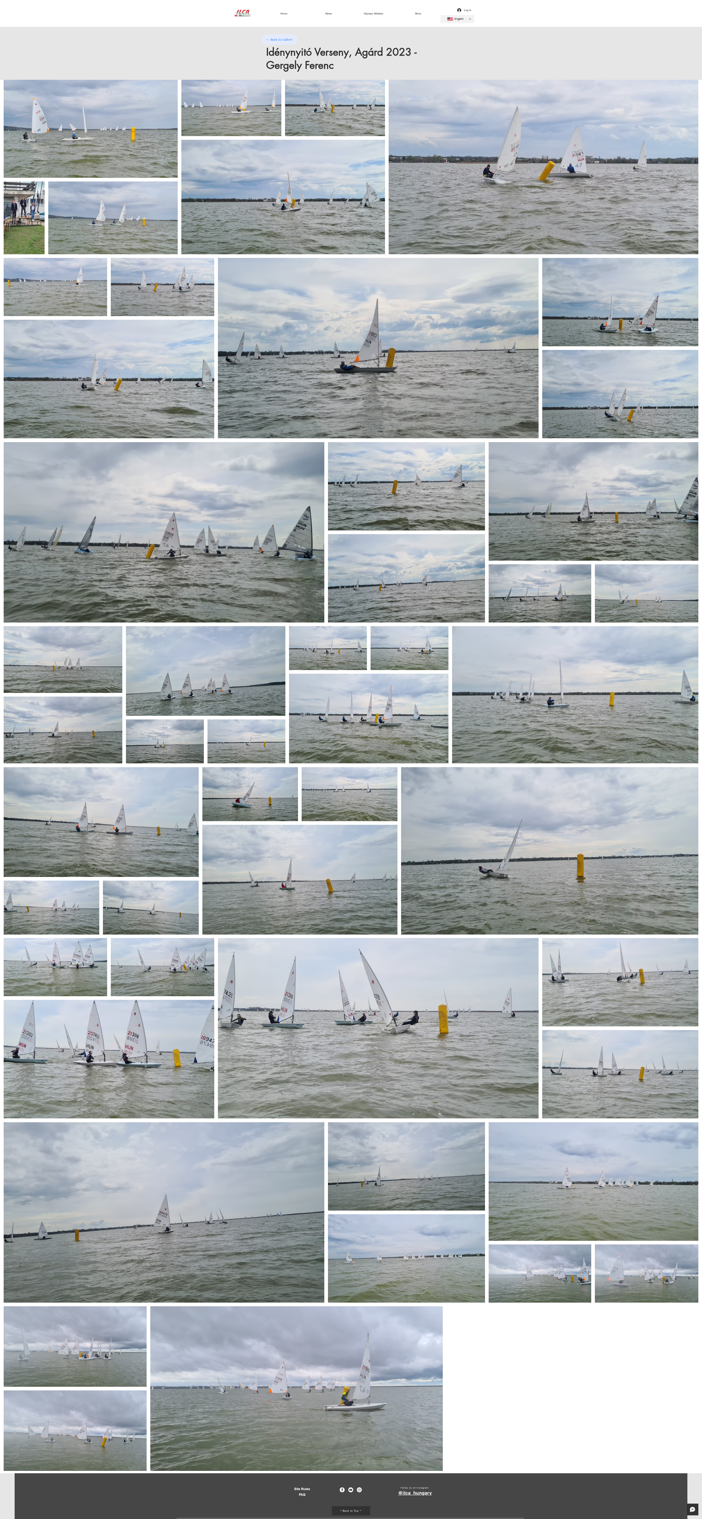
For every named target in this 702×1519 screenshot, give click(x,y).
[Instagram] (359, 1489)
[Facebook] (342, 1489)
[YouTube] (350, 1489)
